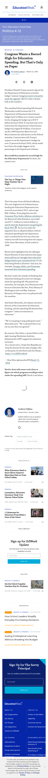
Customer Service (34, 723)
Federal (8, 467)
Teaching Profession (14, 176)
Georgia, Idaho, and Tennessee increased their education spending (22, 268)
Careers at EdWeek (12, 731)
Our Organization (11, 714)
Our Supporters (10, 727)
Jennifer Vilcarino (11, 591)
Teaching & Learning (39, 15)
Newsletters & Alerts (12, 746)
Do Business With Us (36, 737)
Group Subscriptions (12, 750)
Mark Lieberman (11, 502)
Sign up (24, 690)
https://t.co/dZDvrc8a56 (16, 353)
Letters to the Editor (35, 714)
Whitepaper (35, 612)
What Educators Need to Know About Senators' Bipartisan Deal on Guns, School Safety (15, 474)
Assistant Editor (23, 412)
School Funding (32, 441)
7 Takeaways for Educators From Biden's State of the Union (15, 514)
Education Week (34, 412)
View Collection (24, 529)
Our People (9, 723)
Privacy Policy (22, 766)
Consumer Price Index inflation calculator (23, 216)
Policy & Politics (24, 15)
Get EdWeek (10, 737)
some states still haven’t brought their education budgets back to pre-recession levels (23, 257)
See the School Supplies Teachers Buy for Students (16, 585)
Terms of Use (24, 773)
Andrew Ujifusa (18, 72)
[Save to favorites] (24, 82)
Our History (9, 718)
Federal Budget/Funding (24, 436)
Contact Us (33, 710)
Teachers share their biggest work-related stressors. (20, 189)
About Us (8, 710)
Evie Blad (8, 482)
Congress (19, 441)
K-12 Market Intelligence (37, 755)
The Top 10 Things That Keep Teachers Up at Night (15, 181)
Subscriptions (10, 742)
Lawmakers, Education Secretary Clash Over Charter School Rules (15, 494)
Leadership (12, 15)
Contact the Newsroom (37, 727)
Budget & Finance (14, 50)
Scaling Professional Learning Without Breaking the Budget (21, 638)
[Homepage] (24, 7)
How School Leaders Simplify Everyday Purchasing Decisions (22, 618)
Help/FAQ (31, 718)
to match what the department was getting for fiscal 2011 (23, 225)
